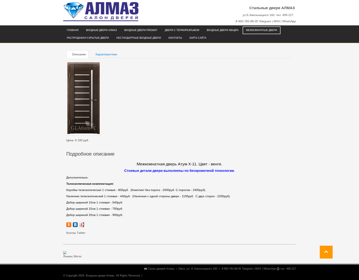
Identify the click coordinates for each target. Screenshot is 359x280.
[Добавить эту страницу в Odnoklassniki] (68, 224)
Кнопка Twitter (75, 232)
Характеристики (106, 54)
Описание (78, 54)
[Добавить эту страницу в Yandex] (81, 224)
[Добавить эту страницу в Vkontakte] (75, 224)
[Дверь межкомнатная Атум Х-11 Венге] (83, 98)
